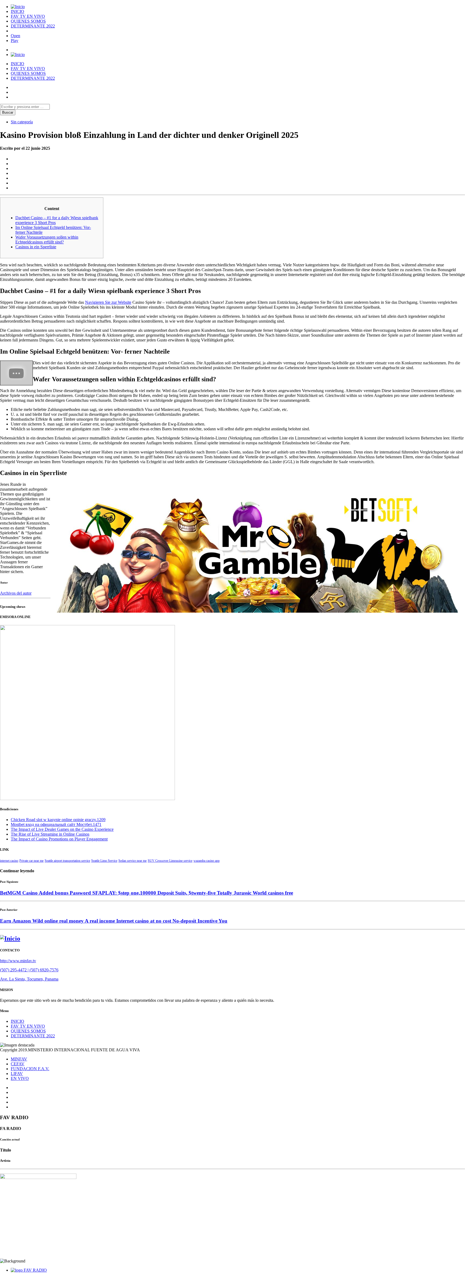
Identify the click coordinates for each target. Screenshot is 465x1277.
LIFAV (17, 1073)
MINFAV (19, 1059)
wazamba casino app (206, 861)
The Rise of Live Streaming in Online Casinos (50, 834)
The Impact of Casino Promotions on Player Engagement (59, 839)
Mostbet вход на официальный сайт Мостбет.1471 (56, 824)
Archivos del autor (15, 593)
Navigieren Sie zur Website (108, 302)
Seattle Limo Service (104, 861)
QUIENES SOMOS (28, 21)
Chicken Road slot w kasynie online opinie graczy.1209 (58, 819)
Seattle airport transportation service (67, 861)
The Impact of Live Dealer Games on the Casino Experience (62, 829)
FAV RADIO (35, 1270)
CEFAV (17, 1064)
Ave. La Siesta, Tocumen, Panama (29, 979)
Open (15, 35)
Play (14, 40)
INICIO (17, 11)
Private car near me (31, 861)
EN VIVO (20, 1078)
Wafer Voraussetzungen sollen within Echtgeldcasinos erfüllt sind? (46, 239)
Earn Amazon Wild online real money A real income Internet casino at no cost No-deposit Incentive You (113, 921)
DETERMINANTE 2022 (33, 26)
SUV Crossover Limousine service (170, 861)
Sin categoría (22, 122)
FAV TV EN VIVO (28, 16)
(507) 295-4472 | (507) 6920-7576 (29, 970)
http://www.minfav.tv (18, 960)
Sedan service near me (132, 861)
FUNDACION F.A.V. (30, 1068)
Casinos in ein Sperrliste (35, 247)
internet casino (9, 861)
